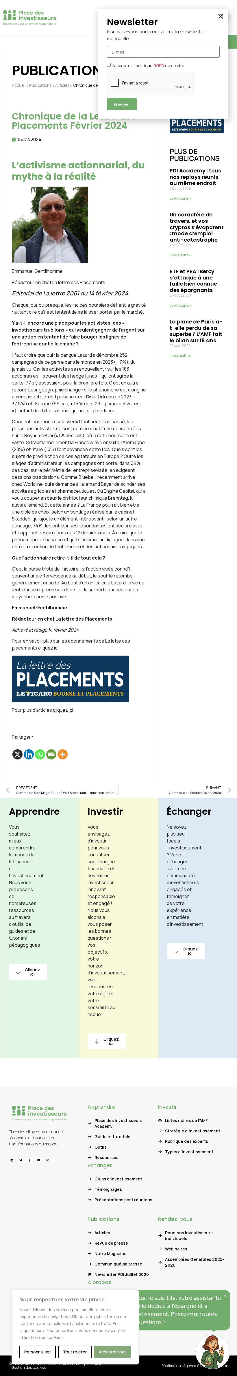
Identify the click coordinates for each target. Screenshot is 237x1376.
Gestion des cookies (29, 1367)
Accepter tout (112, 1352)
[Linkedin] (29, 754)
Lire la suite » (180, 198)
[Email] (51, 754)
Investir (105, 811)
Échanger (189, 811)
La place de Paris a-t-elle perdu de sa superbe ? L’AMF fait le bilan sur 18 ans (196, 331)
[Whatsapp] (40, 754)
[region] (75, 1327)
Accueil (18, 85)
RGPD (158, 65)
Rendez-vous (175, 1219)
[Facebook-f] (30, 1160)
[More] (63, 754)
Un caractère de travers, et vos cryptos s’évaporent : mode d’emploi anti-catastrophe (197, 227)
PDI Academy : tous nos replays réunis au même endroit (195, 177)
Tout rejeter (75, 1352)
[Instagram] (48, 1160)
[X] (17, 754)
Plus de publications (195, 154)
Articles (62, 85)
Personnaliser (37, 1352)
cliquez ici (63, 710)
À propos (99, 1282)
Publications (40, 85)
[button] (220, 16)
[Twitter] (21, 1160)
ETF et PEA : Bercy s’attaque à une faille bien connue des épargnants (193, 281)
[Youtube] (39, 1160)
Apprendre (34, 811)
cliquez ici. (49, 648)
